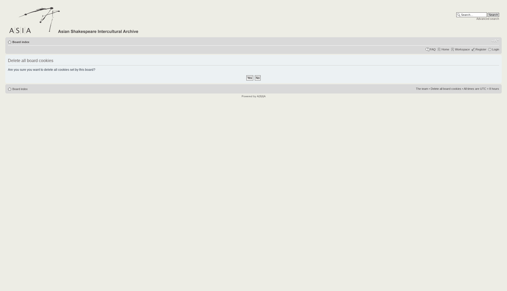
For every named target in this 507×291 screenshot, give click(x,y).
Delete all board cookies (446, 88)
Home (445, 49)
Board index (20, 42)
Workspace (462, 49)
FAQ (433, 49)
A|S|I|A (261, 96)
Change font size (495, 41)
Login (495, 49)
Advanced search (487, 18)
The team (422, 88)
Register (481, 49)
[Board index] (74, 19)
